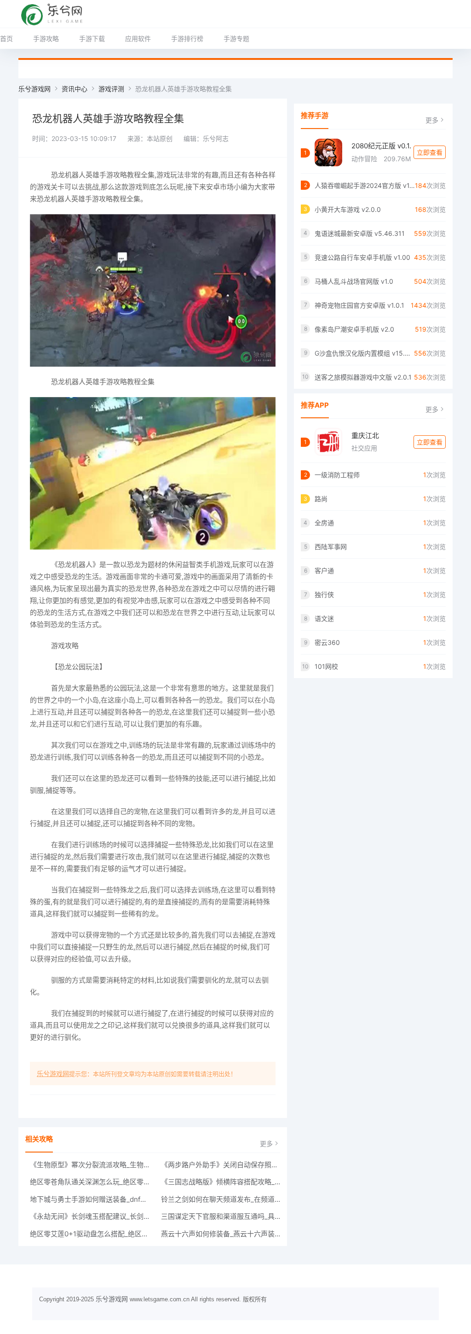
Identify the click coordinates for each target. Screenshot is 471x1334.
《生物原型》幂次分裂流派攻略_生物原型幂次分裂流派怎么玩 (89, 1164)
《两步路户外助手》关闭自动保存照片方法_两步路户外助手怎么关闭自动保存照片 (221, 1164)
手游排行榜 (187, 38)
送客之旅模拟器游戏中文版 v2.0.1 (363, 377)
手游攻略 (46, 38)
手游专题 (236, 38)
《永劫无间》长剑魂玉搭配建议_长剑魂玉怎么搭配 (89, 1216)
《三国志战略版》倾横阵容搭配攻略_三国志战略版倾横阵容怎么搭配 (221, 1181)
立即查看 (429, 152)
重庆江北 (365, 435)
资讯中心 (74, 89)
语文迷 (324, 618)
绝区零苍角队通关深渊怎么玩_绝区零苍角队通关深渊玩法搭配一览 (89, 1181)
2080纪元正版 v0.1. (381, 145)
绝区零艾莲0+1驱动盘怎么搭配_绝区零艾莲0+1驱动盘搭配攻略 (89, 1233)
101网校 (326, 666)
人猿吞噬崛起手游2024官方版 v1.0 (365, 185)
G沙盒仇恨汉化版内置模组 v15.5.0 (364, 353)
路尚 (321, 499)
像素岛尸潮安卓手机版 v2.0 (354, 329)
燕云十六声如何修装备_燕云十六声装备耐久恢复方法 (221, 1233)
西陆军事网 (331, 546)
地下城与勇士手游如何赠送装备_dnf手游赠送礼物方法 (89, 1199)
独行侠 (324, 594)
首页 (6, 38)
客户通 (324, 570)
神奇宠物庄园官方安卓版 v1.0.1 (359, 305)
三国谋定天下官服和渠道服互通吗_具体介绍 (221, 1216)
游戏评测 (111, 89)
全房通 (324, 523)
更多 (266, 1143)
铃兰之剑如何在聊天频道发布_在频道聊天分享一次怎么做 (221, 1199)
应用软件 (138, 38)
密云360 (327, 642)
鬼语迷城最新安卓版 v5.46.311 (360, 233)
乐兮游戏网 (34, 89)
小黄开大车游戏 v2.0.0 (348, 209)
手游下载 (92, 38)
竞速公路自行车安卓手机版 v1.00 (362, 257)
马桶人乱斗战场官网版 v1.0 (354, 281)
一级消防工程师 (337, 475)
